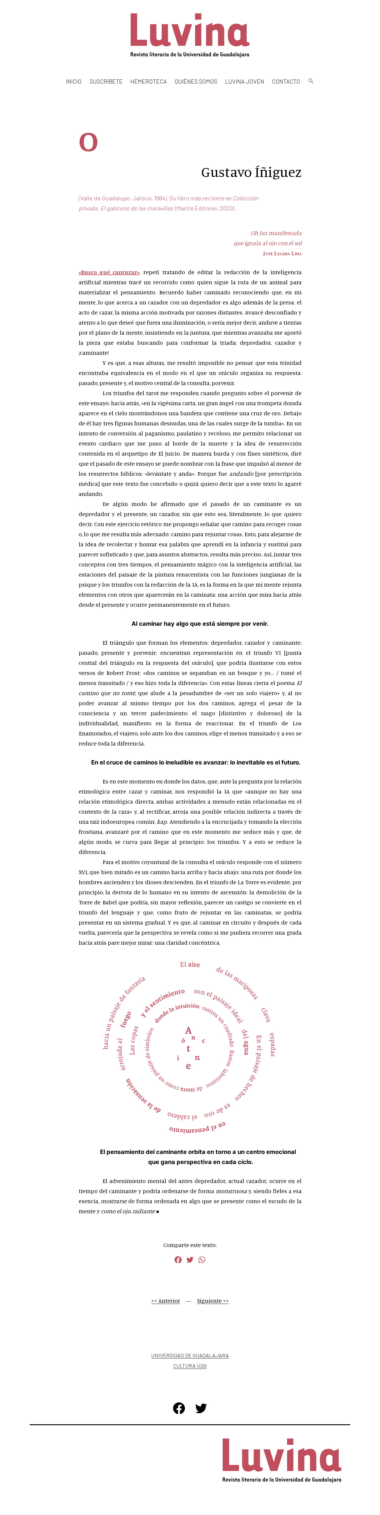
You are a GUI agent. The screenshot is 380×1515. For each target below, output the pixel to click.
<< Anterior (165, 1300)
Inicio (74, 81)
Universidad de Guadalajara (190, 1355)
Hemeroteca (148, 81)
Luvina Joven (244, 81)
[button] (311, 81)
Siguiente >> (213, 1300)
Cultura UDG (190, 1365)
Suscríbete (106, 81)
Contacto (286, 81)
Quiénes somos (196, 81)
